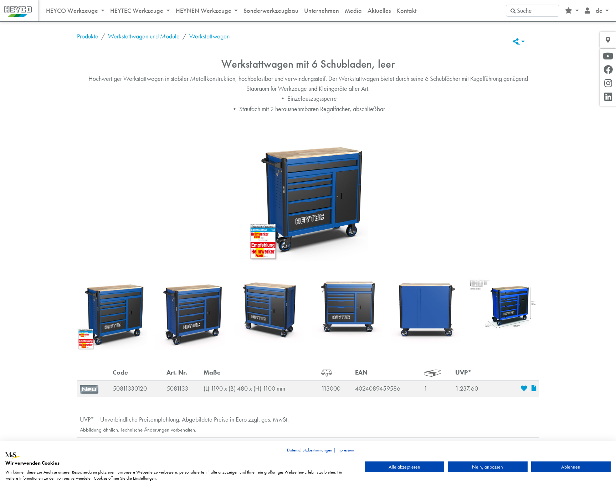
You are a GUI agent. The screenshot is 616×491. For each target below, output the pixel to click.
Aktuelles (379, 11)
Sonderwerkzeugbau (270, 11)
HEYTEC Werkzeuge (137, 11)
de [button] (600, 11)
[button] (571, 11)
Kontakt (406, 11)
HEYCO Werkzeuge (72, 11)
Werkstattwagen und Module (144, 36)
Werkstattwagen (209, 36)
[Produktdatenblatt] (534, 388)
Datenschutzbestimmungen (309, 450)
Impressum (345, 450)
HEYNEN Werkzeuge (204, 11)
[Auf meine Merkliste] (525, 388)
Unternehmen (321, 11)
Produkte (87, 36)
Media (353, 11)
